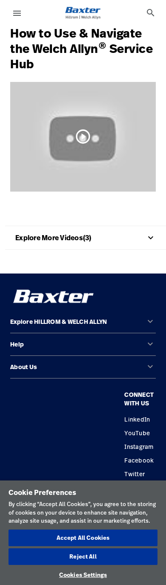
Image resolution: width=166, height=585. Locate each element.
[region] (83, 532)
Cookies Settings (83, 575)
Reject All (82, 556)
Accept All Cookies (83, 537)
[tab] (151, 13)
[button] (83, 325)
